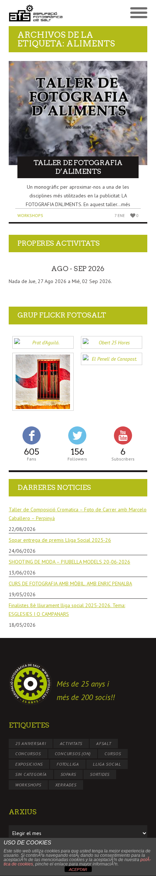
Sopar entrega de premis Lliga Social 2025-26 (60, 540)
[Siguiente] (133, 269)
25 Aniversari (30, 743)
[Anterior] (22, 269)
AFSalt (103, 743)
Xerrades (66, 784)
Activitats (71, 743)
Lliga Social (107, 764)
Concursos (28, 753)
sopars (69, 774)
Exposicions (29, 764)
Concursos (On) (73, 753)
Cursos (112, 753)
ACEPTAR (78, 869)
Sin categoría (31, 774)
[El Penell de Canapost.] (111, 359)
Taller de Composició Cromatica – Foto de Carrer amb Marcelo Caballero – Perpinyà (78, 513)
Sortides (100, 774)
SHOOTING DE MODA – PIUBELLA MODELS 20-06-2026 (69, 561)
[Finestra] (43, 382)
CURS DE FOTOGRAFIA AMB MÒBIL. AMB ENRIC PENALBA (70, 583)
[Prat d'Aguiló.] (43, 342)
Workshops (30, 215)
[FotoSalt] (43, 13)
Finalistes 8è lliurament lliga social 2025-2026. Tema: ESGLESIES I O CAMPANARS (67, 609)
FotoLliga (68, 764)
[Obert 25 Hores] (111, 342)
